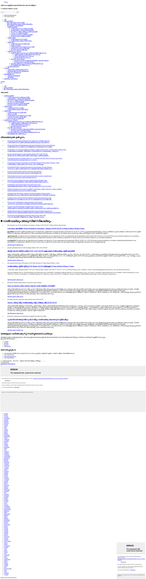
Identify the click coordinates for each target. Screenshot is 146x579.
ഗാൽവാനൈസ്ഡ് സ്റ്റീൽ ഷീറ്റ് (20, 44)
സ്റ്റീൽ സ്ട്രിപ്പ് (11, 37)
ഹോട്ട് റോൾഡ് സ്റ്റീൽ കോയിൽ (20, 36)
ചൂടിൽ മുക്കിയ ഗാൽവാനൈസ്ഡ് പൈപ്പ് (27, 54)
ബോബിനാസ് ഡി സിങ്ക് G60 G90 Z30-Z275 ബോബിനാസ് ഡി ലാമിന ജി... (29, 199)
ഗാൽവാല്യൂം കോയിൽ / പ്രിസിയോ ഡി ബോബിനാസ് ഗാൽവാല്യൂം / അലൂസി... (33, 151)
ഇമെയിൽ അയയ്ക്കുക (8, 364)
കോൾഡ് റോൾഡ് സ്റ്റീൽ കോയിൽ (22, 34)
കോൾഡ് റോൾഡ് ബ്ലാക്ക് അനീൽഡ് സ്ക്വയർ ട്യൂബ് (31, 60)
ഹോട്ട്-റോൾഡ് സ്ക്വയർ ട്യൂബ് (24, 62)
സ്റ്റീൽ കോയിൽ (12, 27)
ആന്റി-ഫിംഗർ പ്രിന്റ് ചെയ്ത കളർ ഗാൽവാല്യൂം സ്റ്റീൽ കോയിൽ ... (28, 155)
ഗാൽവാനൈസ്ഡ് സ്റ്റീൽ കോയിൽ (22, 28)
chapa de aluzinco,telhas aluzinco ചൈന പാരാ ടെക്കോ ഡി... (24, 173)
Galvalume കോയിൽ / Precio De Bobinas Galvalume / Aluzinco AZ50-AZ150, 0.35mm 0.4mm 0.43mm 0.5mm (45, 228)
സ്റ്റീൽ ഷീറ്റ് (10, 42)
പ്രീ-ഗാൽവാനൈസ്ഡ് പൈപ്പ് (24, 56)
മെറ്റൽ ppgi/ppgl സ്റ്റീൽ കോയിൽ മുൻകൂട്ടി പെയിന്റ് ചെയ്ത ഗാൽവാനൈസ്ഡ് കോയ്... (34, 212)
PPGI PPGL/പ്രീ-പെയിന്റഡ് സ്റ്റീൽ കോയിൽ (24, 31)
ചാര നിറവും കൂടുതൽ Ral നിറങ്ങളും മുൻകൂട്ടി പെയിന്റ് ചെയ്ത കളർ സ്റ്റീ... (30, 203)
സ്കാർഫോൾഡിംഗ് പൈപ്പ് (22, 57)
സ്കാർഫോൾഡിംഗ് (13, 66)
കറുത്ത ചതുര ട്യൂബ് (18, 59)
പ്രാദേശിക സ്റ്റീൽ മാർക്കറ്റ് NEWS (17, 69)
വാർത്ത (6, 68)
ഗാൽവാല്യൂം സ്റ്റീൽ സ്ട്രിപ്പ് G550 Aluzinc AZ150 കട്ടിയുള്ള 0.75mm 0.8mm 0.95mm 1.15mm (40, 266)
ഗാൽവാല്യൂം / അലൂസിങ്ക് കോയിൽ (22, 30)
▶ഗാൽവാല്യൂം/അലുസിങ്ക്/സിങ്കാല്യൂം (20, 24)
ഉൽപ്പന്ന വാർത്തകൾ (14, 72)
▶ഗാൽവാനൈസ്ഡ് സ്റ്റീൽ (16, 22)
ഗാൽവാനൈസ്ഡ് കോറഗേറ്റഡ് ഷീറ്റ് (22, 47)
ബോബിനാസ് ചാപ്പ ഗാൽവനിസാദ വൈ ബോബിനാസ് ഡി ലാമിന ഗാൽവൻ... (31, 195)
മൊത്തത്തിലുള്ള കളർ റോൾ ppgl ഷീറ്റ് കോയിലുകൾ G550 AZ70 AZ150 (29, 186)
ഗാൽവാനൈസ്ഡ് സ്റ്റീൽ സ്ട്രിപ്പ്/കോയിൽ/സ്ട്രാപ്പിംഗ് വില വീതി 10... (28, 142)
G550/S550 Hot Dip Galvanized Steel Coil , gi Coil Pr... (22, 160)
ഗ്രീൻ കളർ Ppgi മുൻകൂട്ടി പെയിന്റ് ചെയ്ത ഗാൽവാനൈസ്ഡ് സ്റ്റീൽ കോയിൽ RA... (33, 208)
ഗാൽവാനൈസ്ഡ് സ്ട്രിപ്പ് (19, 39)
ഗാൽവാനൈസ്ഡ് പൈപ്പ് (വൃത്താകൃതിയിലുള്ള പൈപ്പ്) (28, 53)
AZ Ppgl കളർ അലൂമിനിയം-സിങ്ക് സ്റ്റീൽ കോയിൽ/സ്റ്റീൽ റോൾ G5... (28, 182)
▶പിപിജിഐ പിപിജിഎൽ (15, 25)
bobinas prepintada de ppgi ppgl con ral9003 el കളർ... (22, 190)
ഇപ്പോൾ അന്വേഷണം (8, 339)
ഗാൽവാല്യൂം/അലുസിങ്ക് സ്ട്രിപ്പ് (21, 40)
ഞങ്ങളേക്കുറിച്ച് (9, 74)
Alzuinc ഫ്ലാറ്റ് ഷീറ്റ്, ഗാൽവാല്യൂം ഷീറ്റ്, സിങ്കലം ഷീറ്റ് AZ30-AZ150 (32, 302)
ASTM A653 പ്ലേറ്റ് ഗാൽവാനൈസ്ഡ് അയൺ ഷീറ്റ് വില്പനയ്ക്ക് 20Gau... (30, 168)
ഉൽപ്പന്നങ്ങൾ (8, 21)
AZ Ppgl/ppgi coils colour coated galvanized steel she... (22, 177)
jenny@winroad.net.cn (10, 356)
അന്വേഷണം (11, 245)
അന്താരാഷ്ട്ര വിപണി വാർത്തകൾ (18, 71)
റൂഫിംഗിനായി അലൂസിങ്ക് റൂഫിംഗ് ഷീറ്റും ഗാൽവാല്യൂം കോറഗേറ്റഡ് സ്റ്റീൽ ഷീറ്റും (37, 319)
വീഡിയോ (10, 77)
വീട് (5, 19)
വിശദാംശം (19, 245)
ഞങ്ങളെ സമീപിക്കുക (11, 78)
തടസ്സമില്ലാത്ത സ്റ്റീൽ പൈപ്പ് (20, 65)
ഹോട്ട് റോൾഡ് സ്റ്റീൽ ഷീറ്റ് (19, 50)
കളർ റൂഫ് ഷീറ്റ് (15, 45)
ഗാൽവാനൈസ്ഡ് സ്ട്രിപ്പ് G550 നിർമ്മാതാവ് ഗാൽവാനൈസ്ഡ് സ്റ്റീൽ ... (30, 146)
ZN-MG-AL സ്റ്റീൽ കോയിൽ (19, 33)
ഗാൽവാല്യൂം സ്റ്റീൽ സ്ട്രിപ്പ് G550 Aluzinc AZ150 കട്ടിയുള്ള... (25, 164)
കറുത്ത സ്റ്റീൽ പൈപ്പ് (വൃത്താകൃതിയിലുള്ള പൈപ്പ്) (27, 63)
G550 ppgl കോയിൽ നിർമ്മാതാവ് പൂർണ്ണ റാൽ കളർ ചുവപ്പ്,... (26, 217)
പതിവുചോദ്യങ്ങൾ (13, 75)
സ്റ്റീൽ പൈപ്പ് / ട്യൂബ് (14, 51)
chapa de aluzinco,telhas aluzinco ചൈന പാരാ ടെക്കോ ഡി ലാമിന (31, 286)
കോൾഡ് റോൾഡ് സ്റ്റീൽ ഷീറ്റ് (20, 48)
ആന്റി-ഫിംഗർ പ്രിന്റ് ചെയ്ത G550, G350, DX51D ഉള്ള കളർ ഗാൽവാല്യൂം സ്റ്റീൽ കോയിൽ (41, 251)
